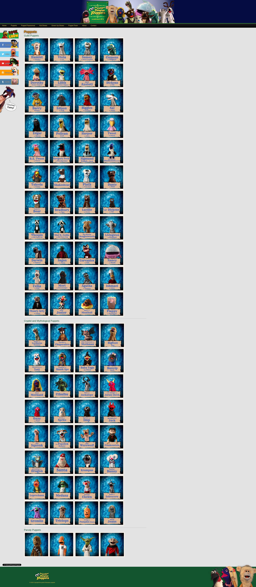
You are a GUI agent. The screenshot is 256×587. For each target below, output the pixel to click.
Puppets (14, 25)
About (84, 25)
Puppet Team (73, 25)
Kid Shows (43, 25)
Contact (93, 25)
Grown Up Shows (58, 25)
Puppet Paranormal (28, 25)
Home (4, 25)
